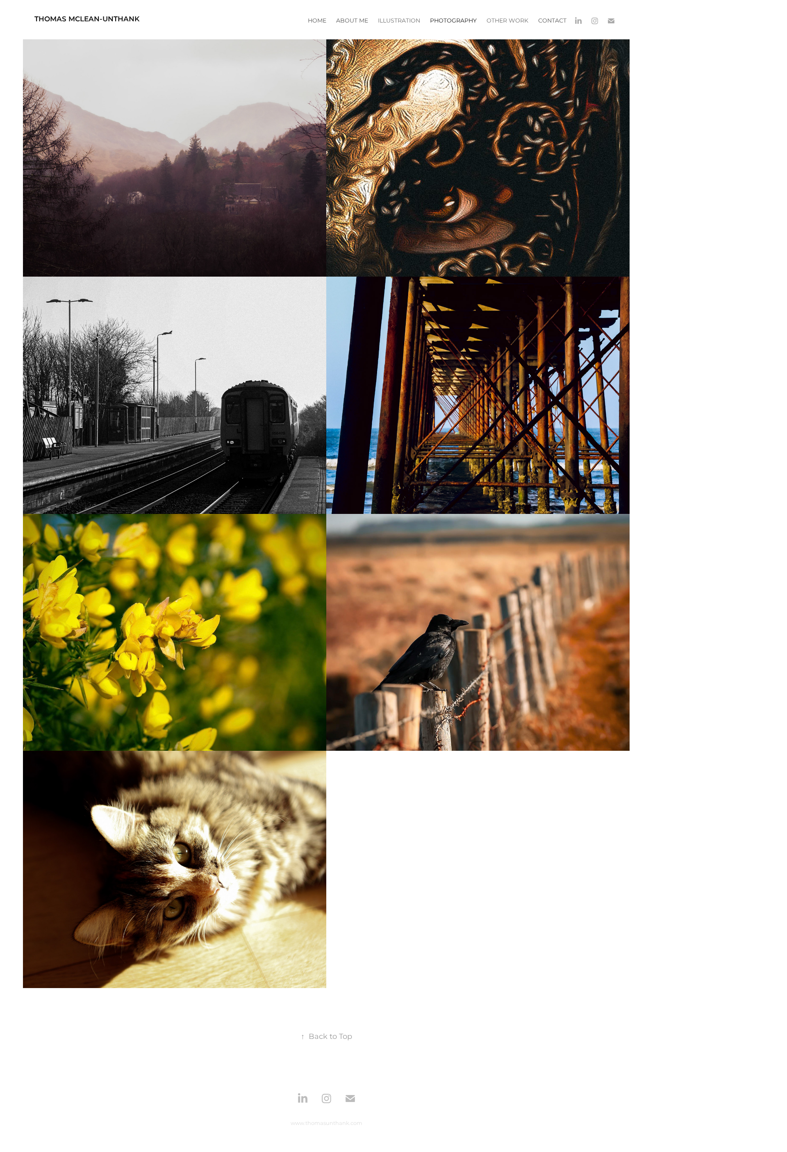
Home (317, 20)
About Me (352, 20)
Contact (552, 20)
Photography (453, 20)
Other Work (507, 20)
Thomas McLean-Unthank (86, 19)
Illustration (399, 20)
